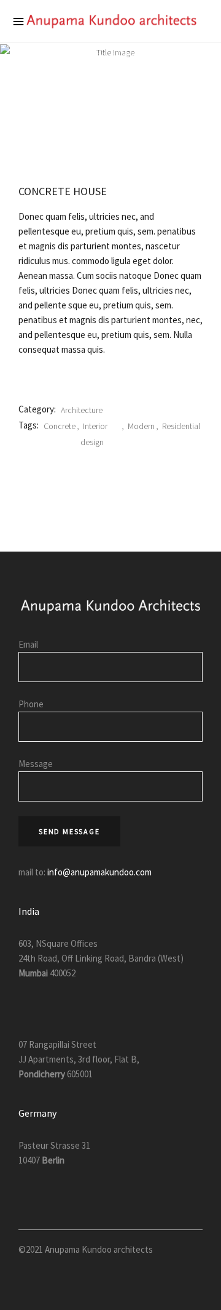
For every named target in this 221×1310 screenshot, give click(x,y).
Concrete (60, 426)
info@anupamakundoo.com (98, 872)
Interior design (93, 434)
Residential (181, 426)
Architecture (82, 410)
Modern (141, 426)
